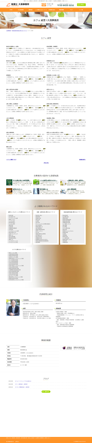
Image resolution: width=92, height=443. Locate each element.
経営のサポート (50, 89)
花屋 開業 (65, 235)
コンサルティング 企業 (14, 230)
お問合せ (82, 4)
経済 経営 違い (12, 222)
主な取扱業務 (21, 9)
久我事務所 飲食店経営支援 (15, 269)
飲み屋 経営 (65, 215)
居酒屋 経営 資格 (66, 222)
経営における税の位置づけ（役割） (55, 132)
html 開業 (65, 226)
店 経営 (64, 233)
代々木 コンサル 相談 (13, 275)
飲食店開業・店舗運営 (52, 46)
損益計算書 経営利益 (40, 229)
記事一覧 (47, 391)
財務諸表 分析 (39, 238)
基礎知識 (30, 9)
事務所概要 (61, 9)
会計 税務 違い (39, 228)
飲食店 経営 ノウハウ (67, 239)
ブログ (71, 9)
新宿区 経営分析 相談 (13, 278)
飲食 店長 (65, 229)
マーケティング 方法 (13, 242)
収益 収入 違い (39, 215)
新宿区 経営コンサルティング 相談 (16, 258)
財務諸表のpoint (51, 60)
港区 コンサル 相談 (13, 252)
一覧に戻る (46, 162)
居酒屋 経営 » (82, 159)
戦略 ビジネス (12, 219)
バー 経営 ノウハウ (67, 223)
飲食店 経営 (65, 236)
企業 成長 (11, 229)
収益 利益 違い (39, 236)
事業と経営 (9, 146)
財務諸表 (8, 75)
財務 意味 (38, 216)
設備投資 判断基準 (13, 228)
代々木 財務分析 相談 (13, 259)
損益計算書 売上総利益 (41, 233)
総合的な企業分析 (10, 60)
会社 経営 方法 (12, 216)
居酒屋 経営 (65, 242)
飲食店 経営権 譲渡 (67, 219)
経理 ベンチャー (39, 230)
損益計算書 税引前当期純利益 (42, 240)
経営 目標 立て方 (12, 232)
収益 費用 (38, 242)
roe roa (37, 232)
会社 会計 (38, 222)
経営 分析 (38, 219)
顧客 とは (11, 235)
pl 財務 (37, 221)
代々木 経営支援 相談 (13, 261)
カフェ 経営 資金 (66, 228)
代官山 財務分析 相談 (13, 266)
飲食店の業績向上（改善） (12, 46)
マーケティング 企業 (13, 218)
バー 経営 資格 (66, 238)
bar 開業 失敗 (66, 216)
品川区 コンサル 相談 (13, 257)
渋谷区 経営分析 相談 (13, 254)
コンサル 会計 (12, 221)
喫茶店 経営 (65, 218)
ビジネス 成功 (12, 223)
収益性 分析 (38, 218)
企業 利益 (11, 226)
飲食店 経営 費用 (66, 221)
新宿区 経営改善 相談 (13, 255)
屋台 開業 (65, 225)
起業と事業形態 (10, 132)
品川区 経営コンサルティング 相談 (16, 279)
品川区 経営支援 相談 (13, 262)
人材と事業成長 (10, 118)
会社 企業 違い (39, 225)
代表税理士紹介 (51, 9)
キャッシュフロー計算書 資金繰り (43, 223)
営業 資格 (65, 240)
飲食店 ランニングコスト (68, 230)
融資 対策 (11, 225)
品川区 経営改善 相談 (13, 264)
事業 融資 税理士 (12, 238)
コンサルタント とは (13, 240)
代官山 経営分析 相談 (13, 272)
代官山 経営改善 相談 (13, 274)
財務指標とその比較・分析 (53, 75)
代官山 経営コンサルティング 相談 (16, 265)
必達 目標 (11, 215)
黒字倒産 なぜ (39, 235)
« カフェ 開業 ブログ (11, 159)
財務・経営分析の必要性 (12, 89)
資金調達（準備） (51, 118)
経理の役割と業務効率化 (53, 103)
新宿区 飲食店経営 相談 (14, 268)
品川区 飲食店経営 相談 (14, 271)
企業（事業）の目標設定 (12, 103)
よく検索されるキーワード (41, 9)
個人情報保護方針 (10, 441)
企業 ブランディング (13, 233)
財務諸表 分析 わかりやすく (42, 239)
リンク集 (81, 9)
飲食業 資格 (65, 232)
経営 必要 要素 (12, 236)
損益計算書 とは (39, 226)
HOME (11, 9)
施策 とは (11, 239)
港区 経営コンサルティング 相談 (16, 276)
